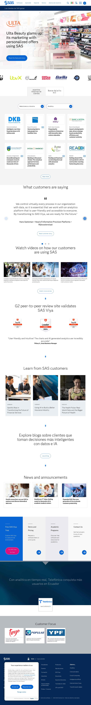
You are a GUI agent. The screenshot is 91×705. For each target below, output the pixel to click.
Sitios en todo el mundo (72, 3)
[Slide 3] (48, 244)
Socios (44, 3)
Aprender (28, 3)
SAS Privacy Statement (29, 675)
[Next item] (84, 218)
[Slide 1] (42, 244)
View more (45, 176)
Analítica (50, 106)
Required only (27, 687)
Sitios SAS (80, 3)
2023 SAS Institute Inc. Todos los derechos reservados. (66, 698)
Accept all (15, 687)
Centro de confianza (45, 698)
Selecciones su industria (27, 106)
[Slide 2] (45, 244)
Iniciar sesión (84, 3)
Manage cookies (21, 692)
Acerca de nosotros (55, 3)
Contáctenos (76, 3)
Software (19, 3)
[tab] (36, 91)
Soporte (36, 3)
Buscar (68, 3)
